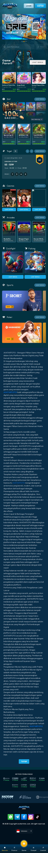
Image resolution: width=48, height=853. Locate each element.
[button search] (2, 47)
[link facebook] (24, 817)
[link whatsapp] (10, 817)
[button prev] (3, 28)
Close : (22, 168)
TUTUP (24, 761)
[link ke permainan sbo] (22, 300)
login (28, 6)
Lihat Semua (13, 277)
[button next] (45, 28)
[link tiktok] (37, 817)
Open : (9, 168)
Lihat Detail (9, 209)
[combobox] (21, 47)
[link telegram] (17, 817)
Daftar (40, 6)
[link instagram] (31, 817)
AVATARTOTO (18, 483)
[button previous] (27, 151)
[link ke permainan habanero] (22, 332)
